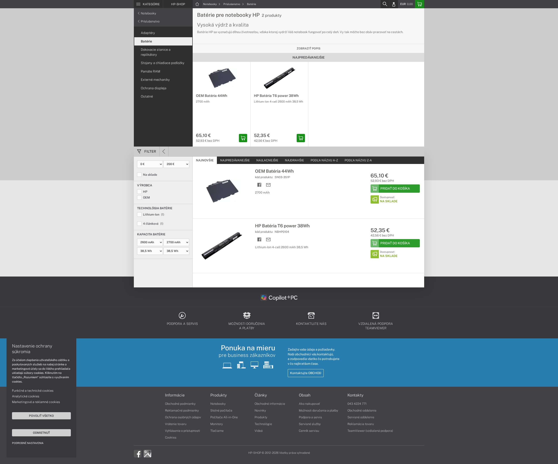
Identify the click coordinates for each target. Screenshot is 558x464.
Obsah (304, 395)
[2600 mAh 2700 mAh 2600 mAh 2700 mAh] (163, 242)
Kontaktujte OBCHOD (305, 373)
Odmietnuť (41, 432)
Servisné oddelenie (360, 417)
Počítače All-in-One (224, 417)
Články (261, 395)
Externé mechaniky (155, 79)
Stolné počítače (221, 410)
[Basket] (419, 4)
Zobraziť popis (308, 48)
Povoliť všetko (41, 415)
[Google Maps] (147, 453)
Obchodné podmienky (180, 403)
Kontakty (355, 395)
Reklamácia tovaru (360, 424)
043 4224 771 (357, 403)
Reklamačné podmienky (182, 410)
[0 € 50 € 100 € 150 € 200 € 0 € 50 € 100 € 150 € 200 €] (163, 164)
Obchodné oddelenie (361, 410)
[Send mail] (268, 185)
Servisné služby (310, 424)
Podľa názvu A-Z (324, 160)
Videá (259, 430)
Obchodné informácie (270, 403)
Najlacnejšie (267, 160)
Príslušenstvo (232, 4)
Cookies (170, 437)
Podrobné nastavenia (28, 443)
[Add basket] (243, 138)
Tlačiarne (217, 430)
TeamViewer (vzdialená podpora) (370, 430)
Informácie (175, 395)
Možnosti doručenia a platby (318, 410)
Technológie (263, 424)
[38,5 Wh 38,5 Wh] (163, 251)
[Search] (384, 4)
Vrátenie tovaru (175, 424)
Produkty (218, 395)
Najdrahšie (294, 160)
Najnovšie (205, 160)
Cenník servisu (309, 430)
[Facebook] (137, 453)
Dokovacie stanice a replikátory (155, 52)
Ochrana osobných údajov (183, 417)
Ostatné (147, 96)
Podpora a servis (310, 417)
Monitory (216, 424)
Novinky (260, 410)
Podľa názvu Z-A (358, 160)
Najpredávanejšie (235, 160)
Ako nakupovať (309, 403)
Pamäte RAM (150, 71)
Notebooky (210, 4)
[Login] (393, 4)
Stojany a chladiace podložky (162, 63)
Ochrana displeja (153, 88)
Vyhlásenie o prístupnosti (182, 430)
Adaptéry (148, 33)
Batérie (251, 4)
